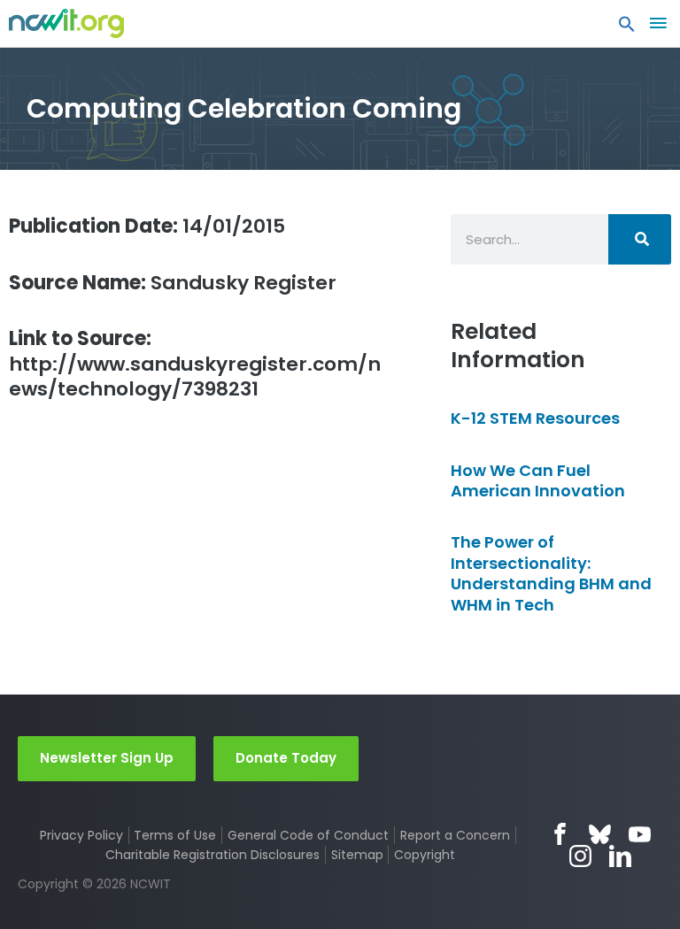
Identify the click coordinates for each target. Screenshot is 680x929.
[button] (627, 28)
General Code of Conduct (308, 835)
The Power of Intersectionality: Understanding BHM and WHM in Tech (551, 573)
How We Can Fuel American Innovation (538, 480)
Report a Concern (455, 835)
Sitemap (357, 855)
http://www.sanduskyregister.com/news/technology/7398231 (195, 364)
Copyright (424, 855)
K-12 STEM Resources (535, 418)
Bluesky (600, 834)
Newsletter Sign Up (107, 758)
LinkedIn (620, 856)
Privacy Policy (81, 835)
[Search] (639, 239)
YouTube (640, 834)
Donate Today (286, 758)
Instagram (580, 856)
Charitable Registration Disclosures (212, 855)
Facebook (560, 834)
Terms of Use (175, 835)
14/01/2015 (147, 226)
